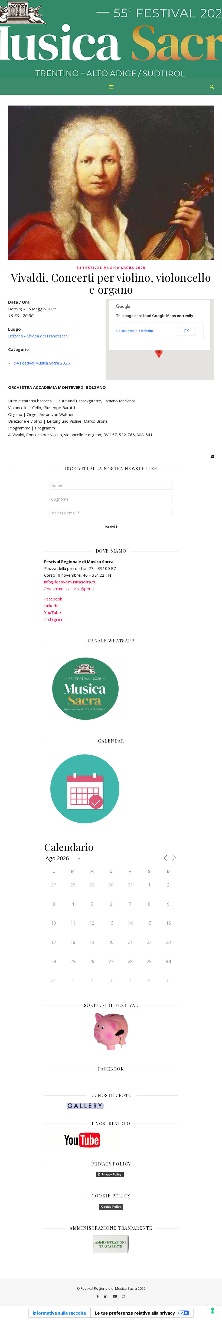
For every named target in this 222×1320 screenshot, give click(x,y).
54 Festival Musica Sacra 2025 (111, 267)
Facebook (53, 599)
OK (186, 331)
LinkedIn (52, 605)
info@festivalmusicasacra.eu (70, 582)
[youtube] (115, 1296)
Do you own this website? (135, 331)
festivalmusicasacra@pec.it (69, 588)
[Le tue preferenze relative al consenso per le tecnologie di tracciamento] (212, 1310)
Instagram (53, 619)
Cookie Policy (111, 1207)
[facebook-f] (98, 1296)
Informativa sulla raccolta (59, 1313)
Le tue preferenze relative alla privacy (135, 1313)
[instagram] (123, 1296)
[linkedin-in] (106, 1296)
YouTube (52, 612)
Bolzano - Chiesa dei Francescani (38, 336)
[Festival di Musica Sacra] (111, 39)
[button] (158, 353)
